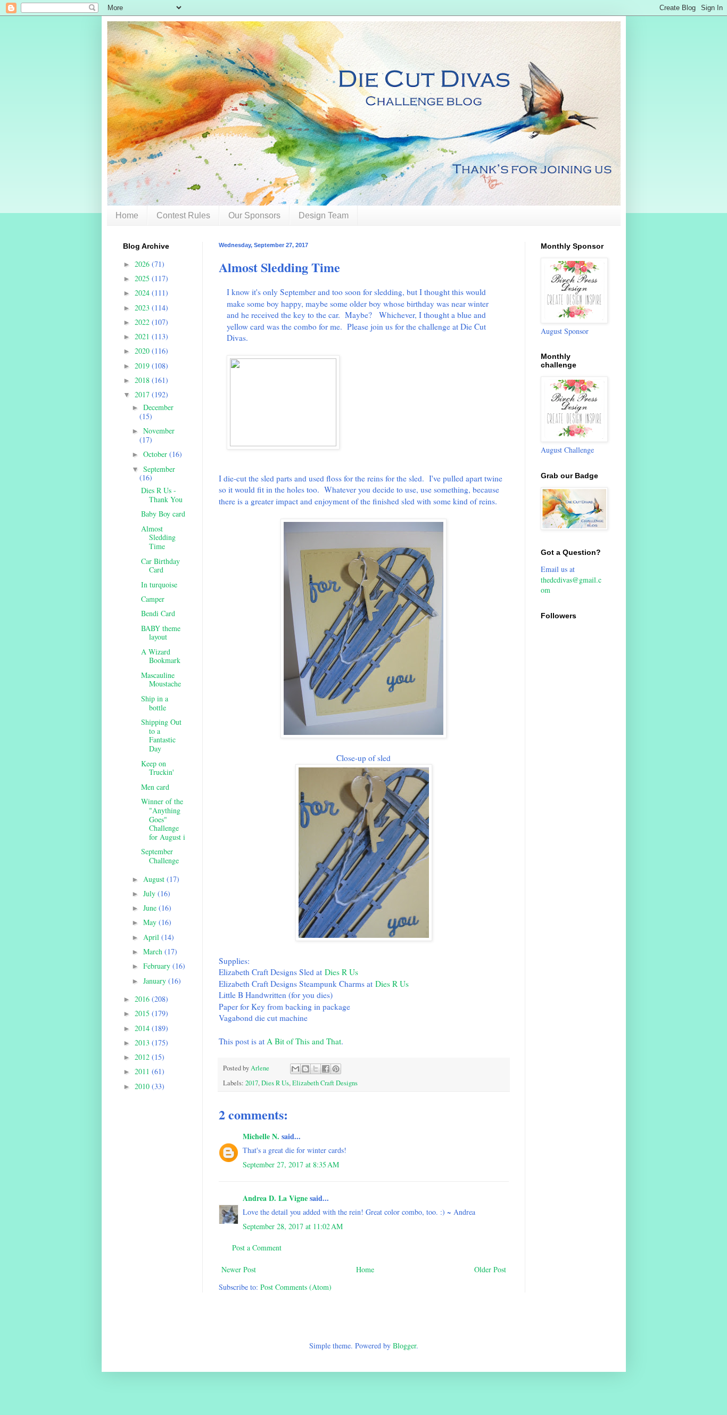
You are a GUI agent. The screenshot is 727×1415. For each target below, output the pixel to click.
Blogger (404, 1345)
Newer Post (238, 1269)
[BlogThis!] (305, 1069)
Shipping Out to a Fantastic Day (161, 735)
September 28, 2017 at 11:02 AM (293, 1226)
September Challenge (160, 855)
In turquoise (159, 584)
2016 (143, 999)
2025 (143, 278)
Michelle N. (261, 1136)
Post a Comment (257, 1247)
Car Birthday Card (160, 565)
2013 (143, 1042)
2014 (143, 1028)
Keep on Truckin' (157, 768)
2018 (143, 380)
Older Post (490, 1269)
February (157, 966)
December (158, 407)
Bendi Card (158, 613)
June (151, 908)
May (151, 922)
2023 (143, 307)
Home (126, 215)
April (152, 937)
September (159, 469)
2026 (143, 264)
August (155, 879)
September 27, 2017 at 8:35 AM (291, 1164)
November (159, 431)
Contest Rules (183, 215)
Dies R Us (341, 972)
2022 (143, 322)
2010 (143, 1086)
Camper (152, 599)
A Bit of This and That (304, 1041)
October (156, 454)
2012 (143, 1057)
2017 (251, 1082)
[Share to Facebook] (325, 1069)
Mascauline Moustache (161, 679)
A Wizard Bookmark (160, 656)
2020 (143, 351)
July (150, 893)
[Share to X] (315, 1069)
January (155, 981)
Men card (155, 787)
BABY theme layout (160, 632)
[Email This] (295, 1069)
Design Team (324, 215)
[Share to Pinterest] (336, 1069)
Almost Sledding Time (158, 538)
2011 (143, 1071)
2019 (143, 366)
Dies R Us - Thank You (162, 494)
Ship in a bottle (154, 703)
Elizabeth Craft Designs (325, 1082)
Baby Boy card (163, 514)
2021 (143, 336)
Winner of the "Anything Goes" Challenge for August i (163, 819)
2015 (143, 1013)
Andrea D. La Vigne (275, 1198)
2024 (143, 293)
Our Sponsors (254, 215)
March (153, 951)
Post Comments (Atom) (296, 1287)
